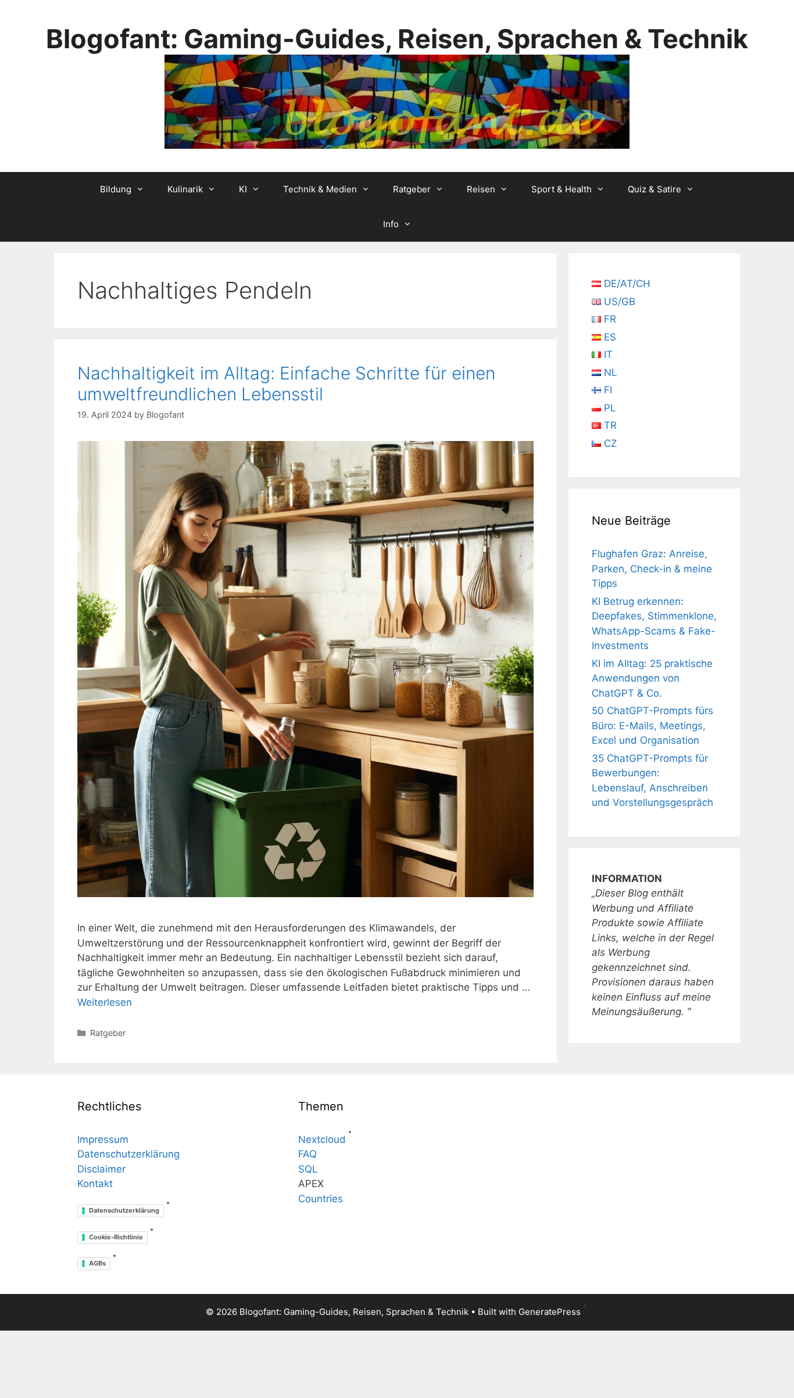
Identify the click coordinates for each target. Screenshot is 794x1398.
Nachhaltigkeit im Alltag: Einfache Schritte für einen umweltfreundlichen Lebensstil (286, 383)
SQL (308, 1169)
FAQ (307, 1154)
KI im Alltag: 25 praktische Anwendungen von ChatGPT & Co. (652, 678)
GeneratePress (549, 1311)
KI (243, 189)
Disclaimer (101, 1169)
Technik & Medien (320, 189)
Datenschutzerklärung (128, 1154)
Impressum (102, 1139)
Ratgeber (412, 189)
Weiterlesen (104, 1002)
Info (391, 224)
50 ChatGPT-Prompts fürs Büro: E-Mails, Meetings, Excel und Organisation (652, 725)
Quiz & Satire (654, 189)
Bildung (115, 189)
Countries (320, 1199)
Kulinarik (185, 189)
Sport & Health (561, 189)
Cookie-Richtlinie (116, 1237)
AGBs (97, 1263)
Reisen (481, 189)
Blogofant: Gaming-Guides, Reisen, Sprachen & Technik (397, 39)
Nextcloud (322, 1139)
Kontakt (95, 1183)
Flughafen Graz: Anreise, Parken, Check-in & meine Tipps (652, 568)
